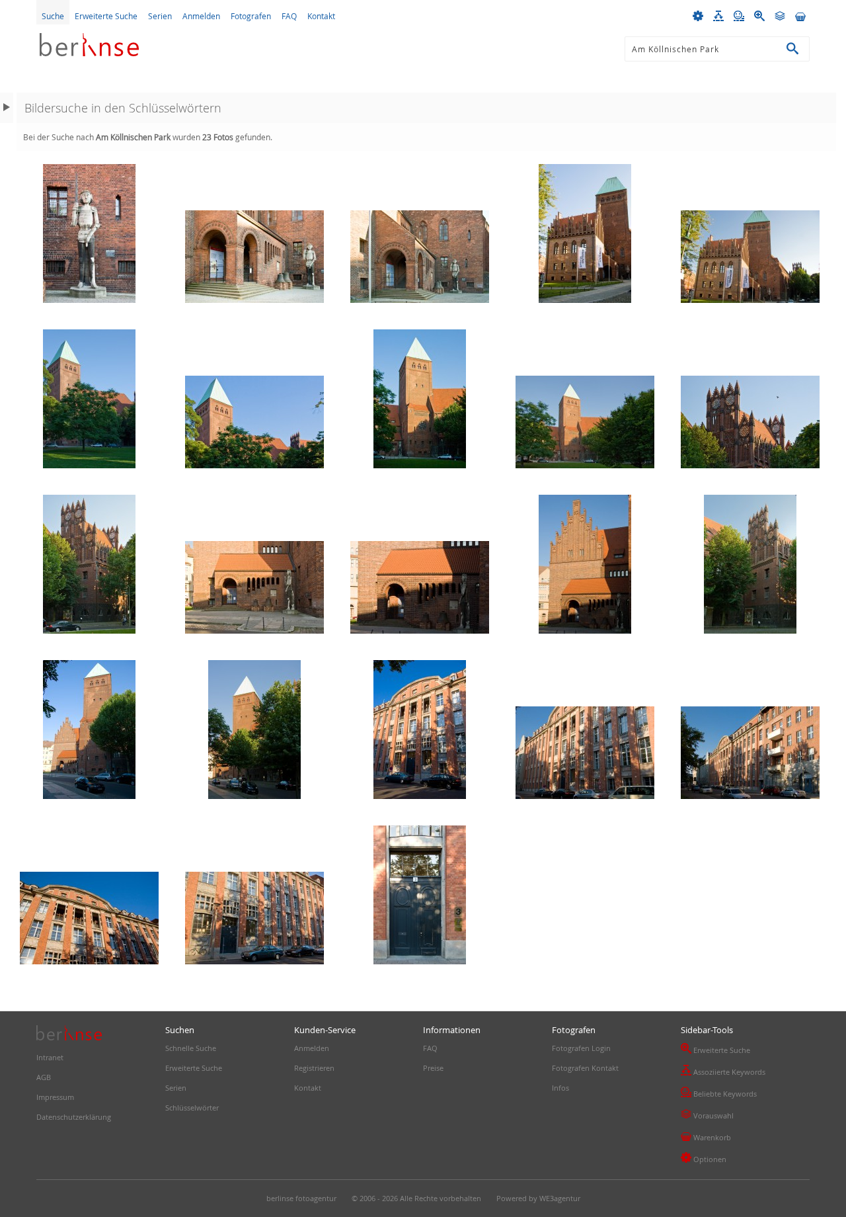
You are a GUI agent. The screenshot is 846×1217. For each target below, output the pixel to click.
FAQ (289, 16)
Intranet (49, 1057)
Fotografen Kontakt (585, 1068)
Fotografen (251, 16)
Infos (560, 1088)
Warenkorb (706, 1136)
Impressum (55, 1097)
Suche (53, 16)
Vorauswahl (707, 1114)
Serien (160, 16)
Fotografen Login (581, 1048)
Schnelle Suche (190, 1048)
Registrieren (314, 1068)
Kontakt (321, 16)
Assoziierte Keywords (723, 1071)
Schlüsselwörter (192, 1107)
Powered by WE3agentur (538, 1198)
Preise (433, 1068)
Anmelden (201, 16)
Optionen (703, 1158)
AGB (43, 1077)
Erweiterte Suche (106, 16)
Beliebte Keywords (719, 1093)
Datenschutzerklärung (73, 1117)
